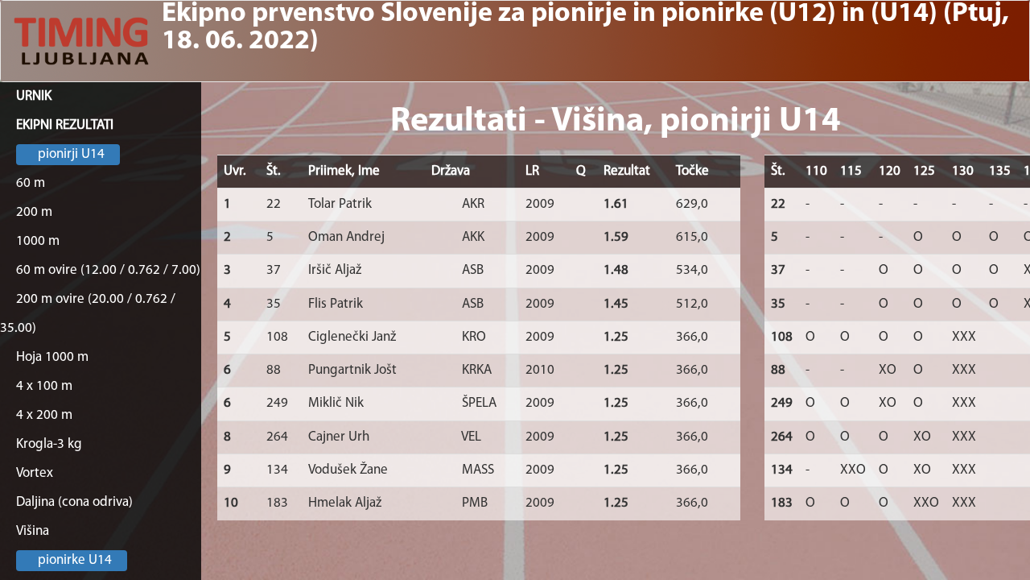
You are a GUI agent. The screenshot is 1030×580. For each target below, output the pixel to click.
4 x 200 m (44, 415)
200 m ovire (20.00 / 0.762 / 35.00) (87, 313)
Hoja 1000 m (52, 357)
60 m (30, 183)
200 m (34, 212)
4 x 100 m (44, 386)
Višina (32, 531)
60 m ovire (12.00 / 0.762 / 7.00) (108, 270)
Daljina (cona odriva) (74, 502)
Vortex (34, 473)
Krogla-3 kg (49, 444)
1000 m (38, 241)
